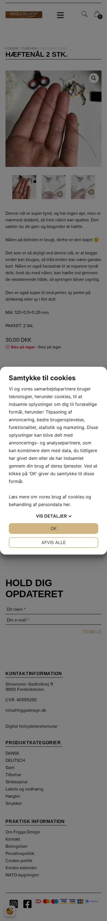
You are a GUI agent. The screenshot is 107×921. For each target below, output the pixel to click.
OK (53, 528)
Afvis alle (53, 542)
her (66, 504)
